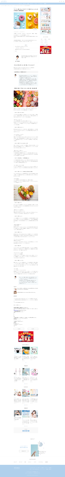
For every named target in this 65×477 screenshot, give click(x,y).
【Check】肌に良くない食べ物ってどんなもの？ (21, 46)
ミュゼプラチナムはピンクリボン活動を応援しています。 (32, 471)
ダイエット (31, 3)
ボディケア (24, 3)
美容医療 (45, 3)
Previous (14, 373)
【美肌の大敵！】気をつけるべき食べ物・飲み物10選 (22, 49)
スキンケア (20, 3)
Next (37, 373)
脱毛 (28, 3)
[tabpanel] (18, 353)
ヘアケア (36, 3)
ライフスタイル (40, 3)
